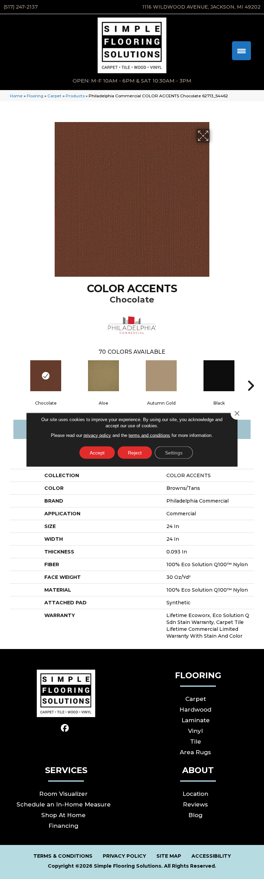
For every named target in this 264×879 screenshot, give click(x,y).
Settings (174, 452)
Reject (135, 452)
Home (16, 95)
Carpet (54, 95)
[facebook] (65, 728)
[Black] (219, 376)
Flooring (35, 95)
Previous (13, 375)
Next (250, 375)
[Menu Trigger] (241, 50)
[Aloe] (103, 376)
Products (75, 95)
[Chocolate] (46, 376)
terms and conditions (149, 435)
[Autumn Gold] (161, 376)
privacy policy (97, 435)
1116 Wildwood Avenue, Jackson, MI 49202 (201, 7)
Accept (97, 452)
